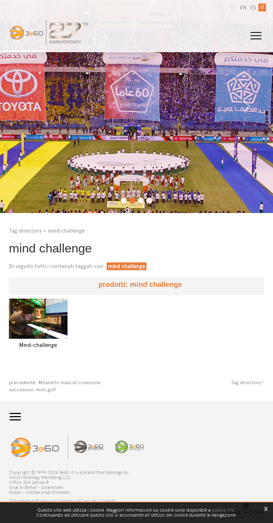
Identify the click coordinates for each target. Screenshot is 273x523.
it (262, 8)
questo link (223, 510)
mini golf (46, 390)
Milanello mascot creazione (69, 383)
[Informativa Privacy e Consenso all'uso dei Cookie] (62, 500)
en (243, 8)
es (253, 8)
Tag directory (25, 230)
